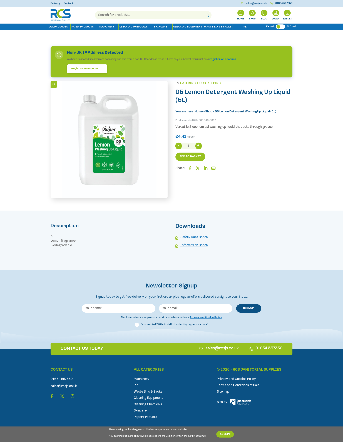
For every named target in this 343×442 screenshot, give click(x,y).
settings (201, 436)
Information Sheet (194, 245)
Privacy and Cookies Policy (236, 379)
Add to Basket (190, 156)
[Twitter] (198, 168)
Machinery (106, 27)
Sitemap (223, 391)
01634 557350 (283, 3)
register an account (222, 59)
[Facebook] (190, 168)
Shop (252, 18)
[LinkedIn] (205, 168)
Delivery (55, 3)
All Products (58, 27)
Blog (264, 18)
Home (199, 111)
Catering (188, 83)
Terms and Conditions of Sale (238, 385)
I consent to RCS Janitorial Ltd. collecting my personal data (174, 324)
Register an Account (84, 68)
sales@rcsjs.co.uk (256, 3)
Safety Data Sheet (194, 237)
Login (276, 18)
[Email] (213, 168)
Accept (225, 434)
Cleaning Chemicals (134, 27)
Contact (68, 3)
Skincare (160, 27)
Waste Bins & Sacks (218, 27)
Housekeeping (209, 83)
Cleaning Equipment (187, 27)
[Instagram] (72, 397)
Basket (287, 18)
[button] (54, 84)
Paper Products (82, 27)
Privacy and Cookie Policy (206, 317)
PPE (244, 27)
